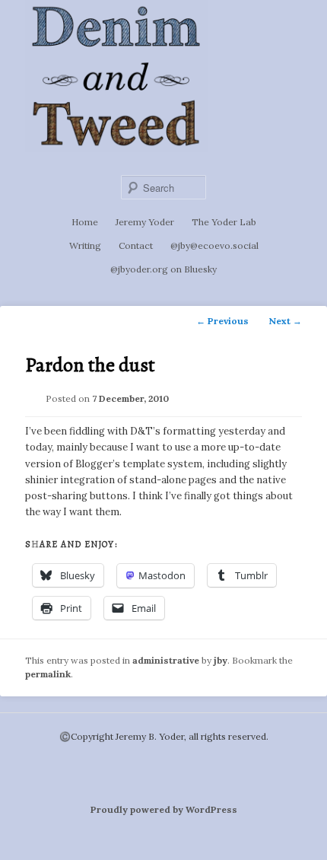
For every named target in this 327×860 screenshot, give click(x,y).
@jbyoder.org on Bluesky (163, 269)
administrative (165, 660)
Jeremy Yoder (145, 222)
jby (220, 660)
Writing (85, 245)
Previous (222, 320)
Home (84, 222)
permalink (48, 674)
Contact (136, 245)
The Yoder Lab (224, 222)
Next (285, 320)
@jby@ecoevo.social (214, 245)
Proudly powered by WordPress (163, 809)
